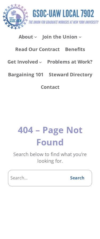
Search (77, 178)
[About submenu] (35, 36)
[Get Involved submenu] (40, 62)
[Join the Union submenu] (80, 36)
